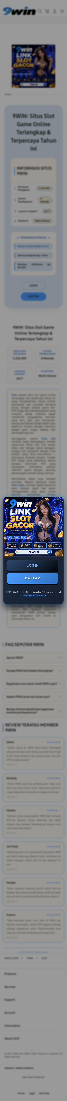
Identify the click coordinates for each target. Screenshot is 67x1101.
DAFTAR (32, 578)
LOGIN (32, 565)
